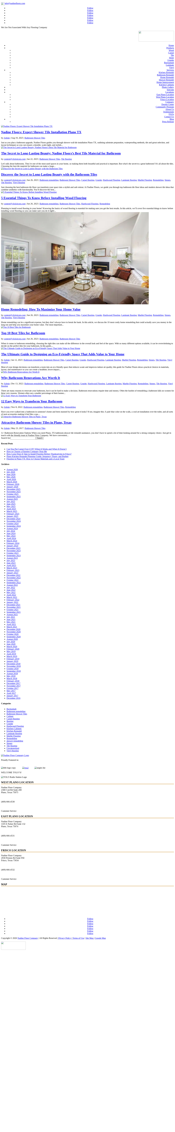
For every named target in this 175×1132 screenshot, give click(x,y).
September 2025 (14, 496)
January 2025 (12, 516)
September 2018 (14, 671)
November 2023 (14, 550)
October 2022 (12, 580)
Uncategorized (13, 748)
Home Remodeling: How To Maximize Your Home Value (41, 309)
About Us (169, 109)
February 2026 (13, 484)
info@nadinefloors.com (15, 3)
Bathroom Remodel (165, 75)
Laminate (170, 65)
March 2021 (12, 627)
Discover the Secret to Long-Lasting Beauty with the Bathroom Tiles (49, 174)
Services (170, 70)
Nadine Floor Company (28, 938)
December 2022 (13, 575)
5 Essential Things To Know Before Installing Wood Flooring (43, 198)
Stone (171, 58)
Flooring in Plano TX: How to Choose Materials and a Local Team (35, 459)
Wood (171, 50)
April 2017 (11, 693)
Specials (170, 90)
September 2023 (14, 555)
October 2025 (12, 494)
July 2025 (11, 501)
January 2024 (12, 546)
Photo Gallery (168, 87)
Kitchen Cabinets (166, 85)
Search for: (6, 438)
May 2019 (11, 651)
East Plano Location (165, 94)
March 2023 (12, 568)
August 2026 (12, 469)
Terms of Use (78, 938)
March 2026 (12, 482)
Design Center (167, 104)
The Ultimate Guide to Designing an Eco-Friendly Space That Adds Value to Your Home (62, 354)
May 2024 (11, 536)
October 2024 (12, 523)
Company (169, 102)
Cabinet (10, 716)
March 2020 (12, 646)
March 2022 (12, 597)
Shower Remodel (166, 80)
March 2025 (12, 511)
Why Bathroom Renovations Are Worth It (30, 378)
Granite (170, 60)
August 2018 (12, 673)
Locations (169, 92)
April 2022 (11, 595)
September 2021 (14, 612)
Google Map (100, 938)
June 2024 (11, 533)
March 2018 (12, 678)
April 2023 (11, 565)
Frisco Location (167, 99)
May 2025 (11, 506)
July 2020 (11, 641)
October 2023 (12, 553)
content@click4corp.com (14, 159)
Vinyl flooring (19, 182)
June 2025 (11, 504)
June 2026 (11, 474)
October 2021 (12, 609)
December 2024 (13, 519)
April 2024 (11, 538)
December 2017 (13, 683)
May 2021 (11, 622)
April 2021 (11, 624)
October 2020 (12, 634)
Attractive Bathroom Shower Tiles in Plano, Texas (36, 422)
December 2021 (13, 605)
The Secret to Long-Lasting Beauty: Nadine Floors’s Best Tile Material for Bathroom (61, 153)
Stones (167, 180)
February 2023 (13, 570)
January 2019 (12, 661)
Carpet (171, 53)
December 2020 (13, 629)
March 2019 (12, 656)
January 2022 (12, 602)
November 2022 (14, 578)
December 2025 (13, 489)
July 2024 (11, 531)
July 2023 (11, 560)
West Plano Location (165, 97)
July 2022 (11, 587)
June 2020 (11, 644)
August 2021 (12, 614)
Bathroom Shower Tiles (35, 138)
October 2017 (12, 688)
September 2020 (14, 637)
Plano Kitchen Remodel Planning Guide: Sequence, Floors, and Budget (37, 456)
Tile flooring (66, 159)
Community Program (165, 107)
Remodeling (158, 180)
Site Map (90, 938)
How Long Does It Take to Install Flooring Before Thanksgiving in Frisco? (39, 454)
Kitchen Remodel (166, 72)
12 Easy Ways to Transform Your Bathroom (31, 401)
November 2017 (14, 686)
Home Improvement (165, 82)
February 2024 (13, 543)
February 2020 (13, 649)
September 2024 (14, 526)
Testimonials (168, 112)
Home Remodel (167, 77)
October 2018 (12, 668)
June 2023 (11, 563)
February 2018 (13, 681)
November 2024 (14, 521)
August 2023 (12, 558)
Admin (7, 138)
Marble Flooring (145, 180)
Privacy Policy (65, 938)
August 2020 (12, 639)
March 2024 (12, 541)
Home (171, 45)
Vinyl (171, 67)
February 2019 (13, 659)
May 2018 (11, 676)
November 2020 (14, 632)
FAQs (171, 114)
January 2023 (12, 573)
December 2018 (13, 664)
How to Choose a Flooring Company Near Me (27, 451)
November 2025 (14, 491)
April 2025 (11, 509)
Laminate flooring (129, 180)
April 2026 (11, 479)
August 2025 (12, 499)
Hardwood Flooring (111, 180)
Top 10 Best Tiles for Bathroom (23, 333)
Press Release (168, 121)
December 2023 (13, 548)
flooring (10, 721)
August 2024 (12, 528)
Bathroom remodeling (49, 180)
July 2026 (11, 472)
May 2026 (11, 477)
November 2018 (14, 666)
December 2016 (13, 698)
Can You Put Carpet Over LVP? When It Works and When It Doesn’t (37, 449)
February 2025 (13, 514)
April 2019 (11, 654)
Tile (172, 55)
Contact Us (169, 117)
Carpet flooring (87, 180)
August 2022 (12, 585)
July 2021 (11, 617)
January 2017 (12, 696)
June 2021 (11, 619)
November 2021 (14, 607)
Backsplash (169, 62)
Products (170, 48)
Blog (172, 119)
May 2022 (11, 592)
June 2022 (11, 590)
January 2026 (12, 487)
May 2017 (11, 691)
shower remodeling (15, 741)
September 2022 (14, 582)
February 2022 (13, 600)
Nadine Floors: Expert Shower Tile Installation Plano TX (41, 132)
